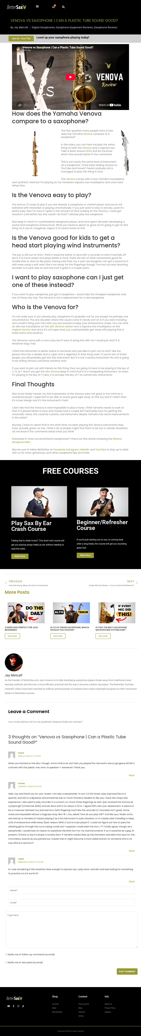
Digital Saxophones (43, 27)
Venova (87, 134)
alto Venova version (61, 326)
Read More (12, 636)
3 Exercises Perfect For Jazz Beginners (21, 628)
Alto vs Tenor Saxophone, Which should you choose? (69, 628)
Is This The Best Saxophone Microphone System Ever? (111, 628)
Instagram (72, 449)
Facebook (59, 449)
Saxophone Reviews (105, 27)
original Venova (21, 329)
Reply (132, 775)
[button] (37, 6)
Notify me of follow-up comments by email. (31, 954)
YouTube (101, 449)
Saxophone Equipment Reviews (74, 27)
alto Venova (52, 371)
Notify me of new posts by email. (25, 962)
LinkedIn (84, 449)
